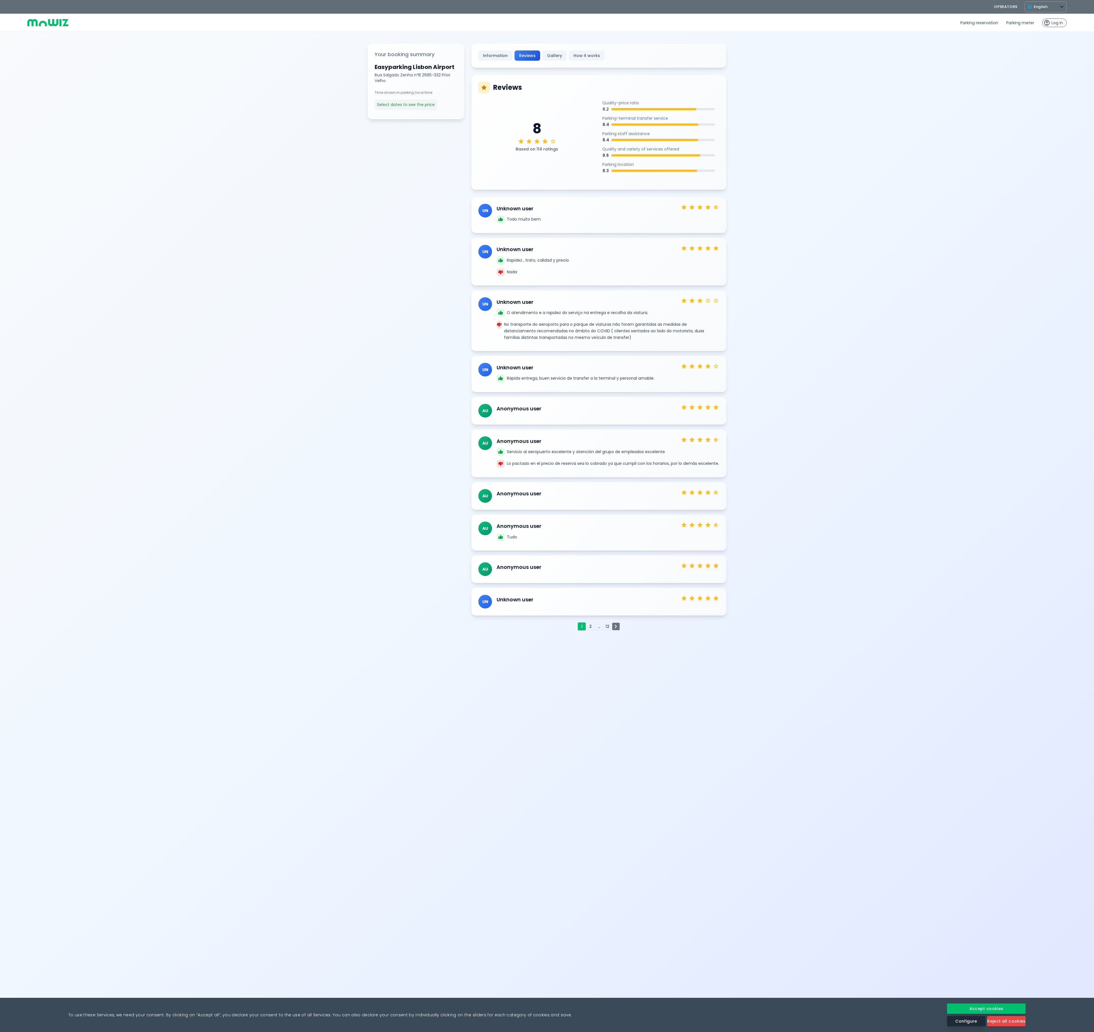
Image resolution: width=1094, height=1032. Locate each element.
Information (495, 55)
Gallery (554, 55)
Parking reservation (979, 23)
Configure (966, 1021)
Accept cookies (986, 1008)
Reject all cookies (1006, 1021)
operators (1006, 6)
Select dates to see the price (406, 104)
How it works (586, 55)
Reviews (527, 55)
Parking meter (1020, 23)
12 (607, 626)
